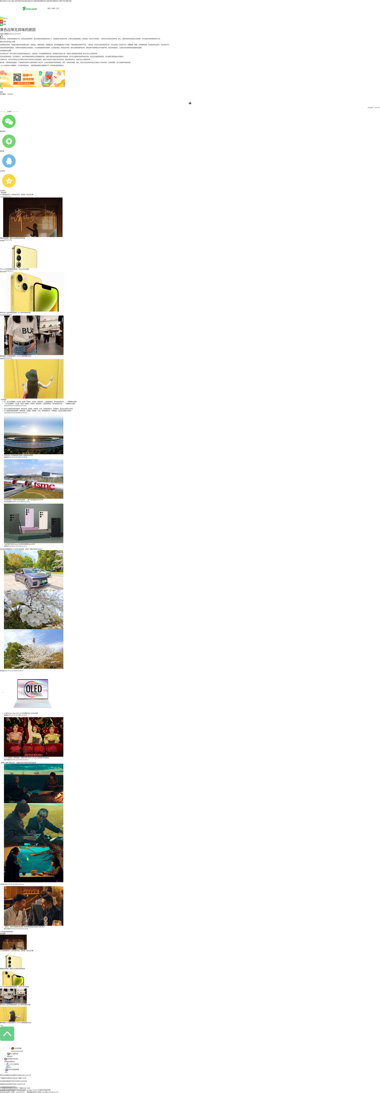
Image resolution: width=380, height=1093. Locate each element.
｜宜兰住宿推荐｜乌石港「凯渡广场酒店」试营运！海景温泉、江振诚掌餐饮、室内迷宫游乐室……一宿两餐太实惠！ (40, 403)
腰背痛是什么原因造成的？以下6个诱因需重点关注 (15, 356)
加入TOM (27, 1088)
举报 (1, 92)
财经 (51, 1)
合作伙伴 (15, 1088)
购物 (67, 1)
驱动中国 (3, 271)
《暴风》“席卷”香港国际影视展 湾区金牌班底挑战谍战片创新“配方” (24, 927)
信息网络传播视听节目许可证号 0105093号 (13, 1081)
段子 (57, 1)
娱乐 (13, 1)
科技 (70, 1)
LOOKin (8, 1)
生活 (32, 1)
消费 (60, 1)
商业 (44, 1)
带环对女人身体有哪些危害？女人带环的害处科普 (15, 312)
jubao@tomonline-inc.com (50, 1092)
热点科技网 (7, 501)
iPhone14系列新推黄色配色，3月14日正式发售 (14, 269)
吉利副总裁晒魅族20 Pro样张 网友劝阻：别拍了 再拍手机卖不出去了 (21, 549)
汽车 (63, 1)
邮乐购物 (9, 1088)
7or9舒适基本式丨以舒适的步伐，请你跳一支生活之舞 (16, 194)
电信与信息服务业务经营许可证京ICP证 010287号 (15, 1075)
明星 (19, 1)
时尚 (22, 1)
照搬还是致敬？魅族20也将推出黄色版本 (12, 238)
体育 (16, 1)
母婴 (35, 1)
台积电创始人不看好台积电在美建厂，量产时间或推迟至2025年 (23, 499)
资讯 (4, 1)
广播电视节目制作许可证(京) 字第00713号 (13, 1078)
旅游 (29, 1)
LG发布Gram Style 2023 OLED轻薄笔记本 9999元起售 (21, 713)
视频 (48, 1)
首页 (1, 1)
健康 (54, 1)
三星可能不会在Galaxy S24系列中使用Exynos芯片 (19, 544)
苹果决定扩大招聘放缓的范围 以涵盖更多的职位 (18, 455)
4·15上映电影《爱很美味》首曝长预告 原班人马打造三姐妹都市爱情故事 (26, 757)
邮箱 (41, 1)
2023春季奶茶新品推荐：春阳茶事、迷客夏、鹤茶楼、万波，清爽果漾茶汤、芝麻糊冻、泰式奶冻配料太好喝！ (38, 411)
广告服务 (21, 1088)
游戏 (25, 1)
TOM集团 (3, 1088)
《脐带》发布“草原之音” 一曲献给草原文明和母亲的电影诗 (18, 762)
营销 (38, 1)
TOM (1, 197)
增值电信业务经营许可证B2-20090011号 (12, 1084)
